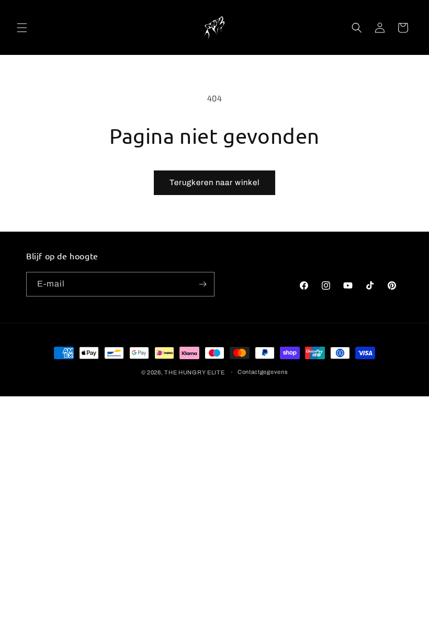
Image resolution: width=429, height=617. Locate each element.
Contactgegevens (263, 372)
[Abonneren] (202, 284)
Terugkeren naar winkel (214, 182)
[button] (21, 27)
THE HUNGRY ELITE (194, 372)
